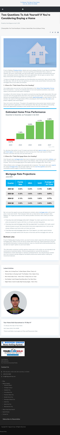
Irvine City (6, 402)
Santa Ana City (7, 404)
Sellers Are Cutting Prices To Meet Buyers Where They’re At (20, 271)
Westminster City (8, 406)
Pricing (43, 28)
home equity (9, 152)
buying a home (18, 70)
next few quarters (40, 167)
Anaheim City (7, 390)
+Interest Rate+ (8, 385)
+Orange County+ (8, 387)
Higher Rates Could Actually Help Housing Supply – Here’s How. (21, 282)
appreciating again (38, 97)
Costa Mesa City (8, 392)
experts (54, 165)
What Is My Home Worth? (9, 409)
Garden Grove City (8, 397)
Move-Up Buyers (37, 28)
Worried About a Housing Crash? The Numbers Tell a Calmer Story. (22, 274)
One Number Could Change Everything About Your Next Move (20, 279)
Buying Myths (5, 28)
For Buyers (23, 28)
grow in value (42, 150)
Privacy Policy (3, 431)
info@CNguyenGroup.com (9, 376)
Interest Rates (29, 28)
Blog (4, 381)
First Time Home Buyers (14, 28)
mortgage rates (18, 159)
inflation (51, 159)
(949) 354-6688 (7, 374)
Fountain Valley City (9, 394)
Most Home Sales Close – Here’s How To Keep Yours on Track (20, 276)
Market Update (6, 383)
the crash (48, 99)
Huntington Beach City (9, 399)
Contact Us (5, 414)
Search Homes (6, 412)
